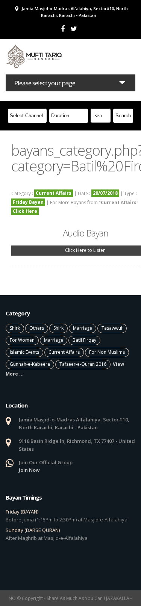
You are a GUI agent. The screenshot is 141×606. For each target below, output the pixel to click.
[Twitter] (74, 28)
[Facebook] (63, 28)
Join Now (29, 470)
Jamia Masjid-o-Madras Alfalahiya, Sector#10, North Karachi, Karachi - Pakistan (74, 12)
